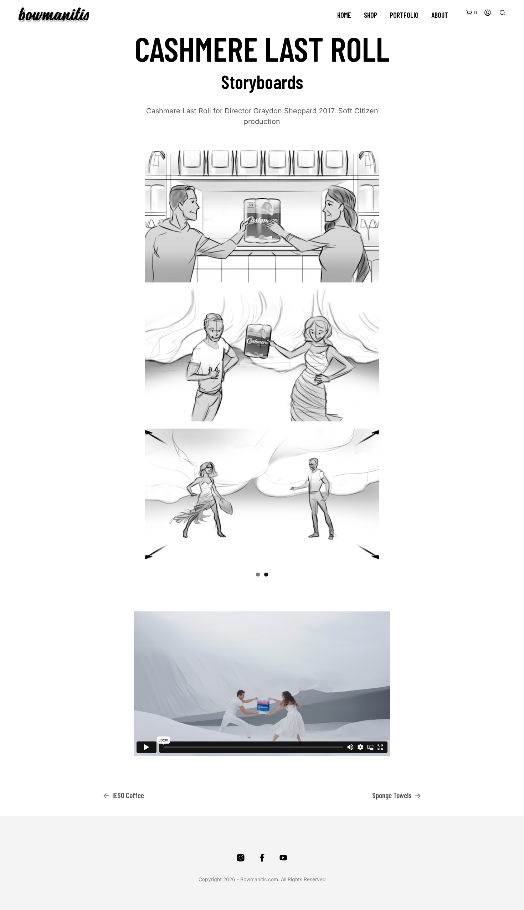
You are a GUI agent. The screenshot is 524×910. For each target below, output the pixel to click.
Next (399, 354)
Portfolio (404, 15)
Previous (124, 354)
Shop (370, 15)
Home (344, 15)
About (439, 15)
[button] (471, 12)
